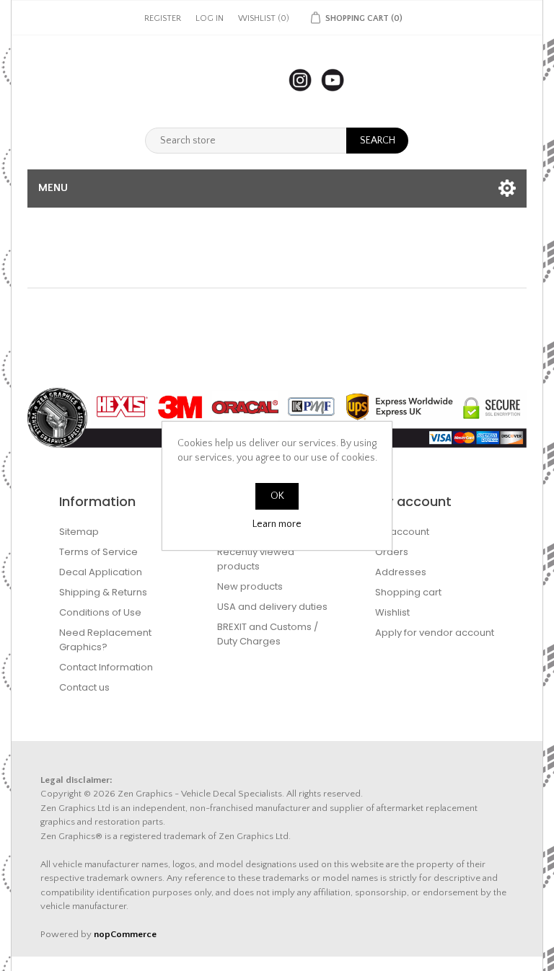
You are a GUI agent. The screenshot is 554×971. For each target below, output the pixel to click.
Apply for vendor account (434, 632)
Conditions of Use (100, 612)
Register (162, 18)
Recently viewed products (255, 559)
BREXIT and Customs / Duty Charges (267, 634)
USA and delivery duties (272, 606)
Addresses (400, 572)
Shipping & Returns (103, 592)
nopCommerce (125, 934)
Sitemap (79, 531)
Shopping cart (408, 592)
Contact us (84, 687)
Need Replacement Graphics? (105, 640)
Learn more (277, 524)
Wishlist (392, 612)
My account (402, 531)
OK (277, 496)
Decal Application (100, 572)
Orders (391, 552)
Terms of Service (98, 552)
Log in (209, 18)
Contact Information (106, 667)
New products (250, 586)
